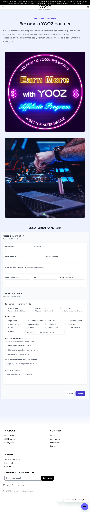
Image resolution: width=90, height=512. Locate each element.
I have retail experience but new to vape (23, 350)
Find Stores (54, 443)
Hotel (10, 328)
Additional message (12, 370)
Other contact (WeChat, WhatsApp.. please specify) (25, 267)
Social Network (74, 328)
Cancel (70, 393)
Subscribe (47, 478)
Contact (7, 466)
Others (11, 331)
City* (34, 278)
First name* (9, 246)
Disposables (9, 435)
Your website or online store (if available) (21, 360)
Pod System (9, 443)
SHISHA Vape (9, 439)
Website (31, 328)
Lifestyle (72, 324)
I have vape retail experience (19, 346)
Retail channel (40, 308)
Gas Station (53, 321)
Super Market (33, 324)
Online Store (53, 328)
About (52, 435)
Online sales (66, 308)
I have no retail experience (18, 354)
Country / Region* (12, 278)
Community (55, 439)
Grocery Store (13, 324)
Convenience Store (35, 321)
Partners (53, 446)
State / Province (66, 278)
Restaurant (53, 324)
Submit (80, 393)
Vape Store (12, 321)
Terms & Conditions (12, 459)
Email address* (10, 257)
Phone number (52, 257)
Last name (37, 246)
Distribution (13, 308)
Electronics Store (75, 321)
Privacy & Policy (10, 463)
